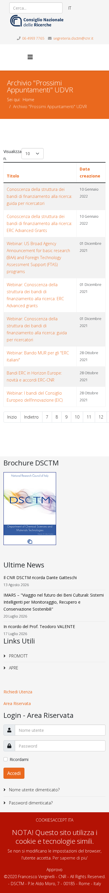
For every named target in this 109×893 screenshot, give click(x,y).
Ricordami (19, 759)
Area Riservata (17, 703)
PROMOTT (18, 656)
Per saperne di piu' (70, 858)
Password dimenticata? (30, 803)
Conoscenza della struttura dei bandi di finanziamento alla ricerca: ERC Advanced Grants (39, 223)
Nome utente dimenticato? (34, 789)
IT (69, 8)
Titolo (13, 176)
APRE (13, 668)
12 (101, 417)
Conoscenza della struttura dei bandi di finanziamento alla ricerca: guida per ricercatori (39, 196)
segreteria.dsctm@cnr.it (73, 38)
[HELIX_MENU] (30, 57)
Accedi (14, 773)
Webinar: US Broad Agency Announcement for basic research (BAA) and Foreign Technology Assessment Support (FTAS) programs (38, 257)
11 (89, 417)
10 (77, 417)
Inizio (12, 417)
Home (28, 99)
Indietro (31, 417)
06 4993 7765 (33, 38)
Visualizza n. (12, 155)
